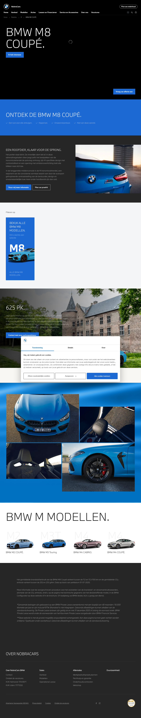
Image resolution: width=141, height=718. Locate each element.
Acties (33, 12)
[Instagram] (100, 703)
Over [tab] (103, 348)
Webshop (77, 685)
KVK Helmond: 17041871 (16, 682)
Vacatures (95, 12)
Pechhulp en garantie (82, 678)
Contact (9, 674)
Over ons (84, 12)
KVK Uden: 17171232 (14, 685)
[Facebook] (96, 703)
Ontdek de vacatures (14, 678)
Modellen (24, 12)
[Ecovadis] (131, 702)
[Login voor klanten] (135, 12)
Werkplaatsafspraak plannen (85, 674)
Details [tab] (70, 348)
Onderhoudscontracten (83, 682)
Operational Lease (47, 682)
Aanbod (14, 12)
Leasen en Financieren (48, 12)
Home (6, 12)
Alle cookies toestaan (102, 376)
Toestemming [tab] (37, 348)
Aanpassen (69, 376)
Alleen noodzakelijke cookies (39, 376)
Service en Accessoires (69, 12)
